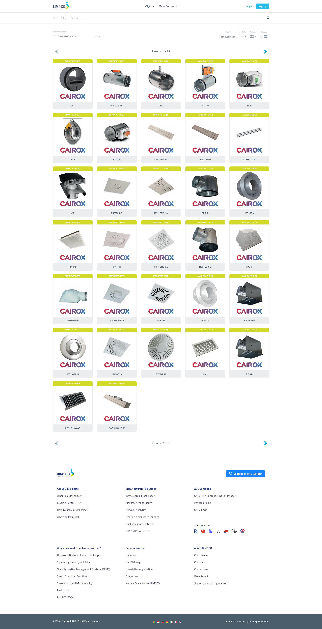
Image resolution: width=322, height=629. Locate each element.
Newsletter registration (139, 569)
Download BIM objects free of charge (78, 555)
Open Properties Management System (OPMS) (83, 569)
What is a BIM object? (69, 496)
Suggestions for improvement (211, 583)
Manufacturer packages (139, 503)
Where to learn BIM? (68, 517)
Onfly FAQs (200, 510)
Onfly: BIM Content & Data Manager (214, 496)
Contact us (132, 576)
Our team (199, 562)
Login (249, 6)
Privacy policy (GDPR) (259, 621)
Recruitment (201, 576)
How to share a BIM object (72, 510)
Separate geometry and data (73, 562)
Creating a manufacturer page (142, 517)
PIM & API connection (138, 531)
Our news (131, 555)
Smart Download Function (72, 576)
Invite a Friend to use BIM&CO (143, 583)
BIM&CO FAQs (65, 597)
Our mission (201, 555)
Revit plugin (63, 590)
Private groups (202, 503)
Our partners (201, 569)
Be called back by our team (248, 473)
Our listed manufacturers (140, 524)
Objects (149, 6)
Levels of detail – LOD (70, 503)
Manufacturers (168, 6)
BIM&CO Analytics (136, 510)
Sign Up (263, 6)
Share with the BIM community (74, 583)
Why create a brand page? (140, 496)
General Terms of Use (235, 621)
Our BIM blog (133, 562)
